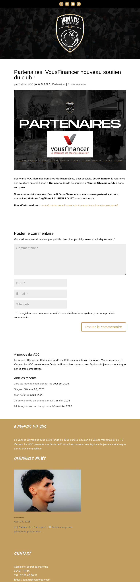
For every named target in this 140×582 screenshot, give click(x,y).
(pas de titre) (21, 394)
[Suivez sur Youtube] (73, 4)
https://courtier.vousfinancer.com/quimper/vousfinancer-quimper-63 (79, 205)
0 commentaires (77, 84)
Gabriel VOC (26, 84)
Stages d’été (21, 389)
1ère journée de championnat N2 (33, 383)
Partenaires (58, 84)
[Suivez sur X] (67, 4)
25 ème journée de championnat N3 (35, 400)
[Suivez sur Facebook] (61, 4)
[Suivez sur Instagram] (79, 4)
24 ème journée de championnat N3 (35, 406)
